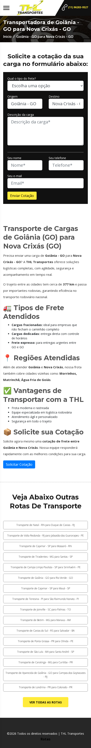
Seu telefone (57, 158)
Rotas (45, 739)
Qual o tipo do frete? (21, 78)
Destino (54, 96)
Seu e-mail (14, 176)
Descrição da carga (20, 115)
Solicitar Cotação (19, 464)
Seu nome (14, 158)
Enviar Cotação (22, 195)
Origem (12, 96)
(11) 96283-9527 (78, 7)
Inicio (7, 36)
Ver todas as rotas (45, 702)
